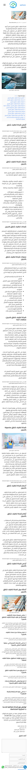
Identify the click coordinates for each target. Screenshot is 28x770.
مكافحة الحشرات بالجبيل (17, 265)
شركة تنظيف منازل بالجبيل (19, 730)
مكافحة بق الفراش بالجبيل (16, 482)
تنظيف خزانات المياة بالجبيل (16, 223)
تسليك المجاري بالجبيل (17, 325)
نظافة (19, 726)
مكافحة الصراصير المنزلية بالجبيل (15, 383)
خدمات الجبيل (22, 728)
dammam (23, 726)
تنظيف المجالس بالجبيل (17, 169)
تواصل (23, 707)
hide (16, 96)
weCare (23, 5)
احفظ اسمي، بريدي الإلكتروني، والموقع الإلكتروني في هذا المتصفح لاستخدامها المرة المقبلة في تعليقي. (14, 766)
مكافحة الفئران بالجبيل (17, 560)
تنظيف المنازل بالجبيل (17, 132)
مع (20, 707)
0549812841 (8, 65)
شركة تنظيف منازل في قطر (19, 731)
